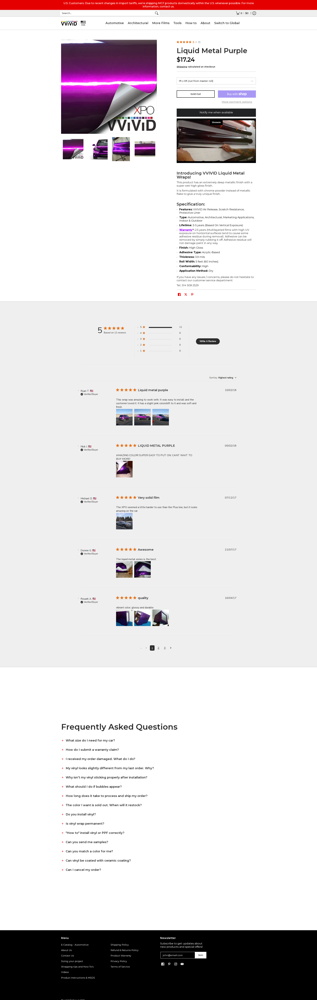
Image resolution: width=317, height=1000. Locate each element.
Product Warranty (121, 955)
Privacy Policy (119, 961)
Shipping (182, 66)
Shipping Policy (120, 944)
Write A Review (208, 341)
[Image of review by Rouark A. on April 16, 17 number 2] (142, 618)
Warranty (186, 229)
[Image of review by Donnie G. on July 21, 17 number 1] (124, 569)
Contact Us (67, 955)
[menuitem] (242, 13)
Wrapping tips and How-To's (77, 966)
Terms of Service (120, 966)
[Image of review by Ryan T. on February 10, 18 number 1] (124, 417)
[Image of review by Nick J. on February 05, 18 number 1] (124, 469)
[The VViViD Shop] (73, 23)
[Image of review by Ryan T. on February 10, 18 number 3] (160, 417)
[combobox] (107, 13)
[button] (179, 294)
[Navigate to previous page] (146, 648)
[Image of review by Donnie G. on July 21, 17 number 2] (142, 569)
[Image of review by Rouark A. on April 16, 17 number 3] (160, 618)
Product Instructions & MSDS (78, 977)
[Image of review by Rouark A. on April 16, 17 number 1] (124, 618)
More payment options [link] (237, 101)
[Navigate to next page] (171, 648)
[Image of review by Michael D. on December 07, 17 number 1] (124, 521)
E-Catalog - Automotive (74, 944)
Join (200, 955)
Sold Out (196, 94)
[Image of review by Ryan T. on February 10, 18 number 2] (142, 417)
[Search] (156, 13)
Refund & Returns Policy (125, 950)
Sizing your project (72, 961)
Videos (65, 972)
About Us (66, 950)
